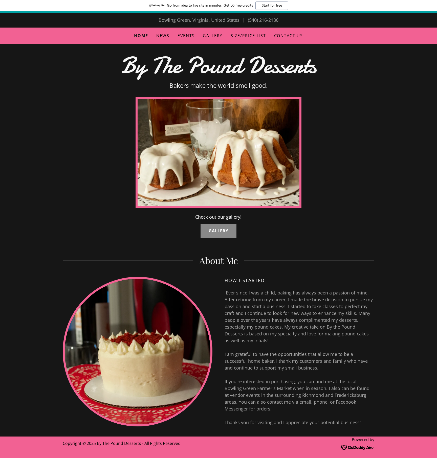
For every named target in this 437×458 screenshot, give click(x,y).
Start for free (272, 5)
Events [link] (186, 35)
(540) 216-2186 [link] (263, 20)
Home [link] (141, 35)
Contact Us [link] (288, 35)
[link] (218, 71)
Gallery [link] (213, 35)
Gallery (218, 231)
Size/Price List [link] (248, 35)
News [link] (162, 35)
